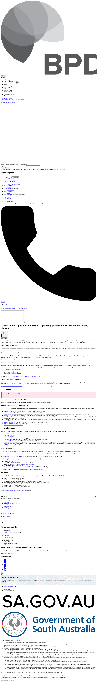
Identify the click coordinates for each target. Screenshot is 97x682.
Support (5, 191)
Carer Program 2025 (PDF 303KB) (19, 350)
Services (6, 185)
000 (19, 393)
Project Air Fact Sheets (60, 475)
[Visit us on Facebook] (5, 559)
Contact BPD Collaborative (13, 184)
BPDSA (6, 408)
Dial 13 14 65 (7, 541)
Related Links (7, 509)
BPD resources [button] (15, 188)
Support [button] (10, 191)
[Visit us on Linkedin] (5, 567)
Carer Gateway (7, 412)
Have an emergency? (20, 99)
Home (5, 175)
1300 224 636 (14, 462)
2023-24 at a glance (11, 181)
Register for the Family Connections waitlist (11, 386)
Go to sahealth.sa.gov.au (6, 98)
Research (9, 197)
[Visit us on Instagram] (5, 562)
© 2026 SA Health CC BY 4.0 (11, 586)
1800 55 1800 (15, 465)
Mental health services (6, 516)
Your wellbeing (7, 506)
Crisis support (7, 502)
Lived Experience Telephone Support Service (14, 456)
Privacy (5, 587)
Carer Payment (10, 436)
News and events (11, 180)
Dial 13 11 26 (7, 544)
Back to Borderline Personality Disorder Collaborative (14, 308)
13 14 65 (24, 399)
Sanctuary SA (7, 415)
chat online (27, 462)
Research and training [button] (19, 194)
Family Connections (8, 416)
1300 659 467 (20, 464)
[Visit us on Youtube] (5, 569)
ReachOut (37, 453)
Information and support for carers (12, 503)
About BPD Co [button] (15, 177)
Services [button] (10, 185)
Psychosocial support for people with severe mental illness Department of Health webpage (42, 443)
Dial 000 (6, 532)
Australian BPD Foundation (10, 414)
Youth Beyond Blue (8, 423)
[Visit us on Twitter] (5, 564)
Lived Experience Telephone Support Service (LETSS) (17, 467)
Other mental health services (7, 493)
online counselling (29, 464)
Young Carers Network (9, 422)
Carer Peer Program (8, 500)
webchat (22, 465)
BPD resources (7, 188)
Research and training (9, 194)
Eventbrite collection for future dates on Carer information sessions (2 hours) (26, 359)
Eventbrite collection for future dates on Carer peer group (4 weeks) (24, 376)
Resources (6, 507)
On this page (4, 496)
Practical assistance (8, 504)
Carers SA (6, 411)
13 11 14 (10, 461)
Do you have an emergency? (8, 99)
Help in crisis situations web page (35, 469)
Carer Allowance (11, 435)
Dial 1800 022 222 (8, 537)
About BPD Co (7, 177)
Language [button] (3, 77)
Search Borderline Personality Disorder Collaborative (13, 164)
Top (2, 574)
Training (9, 198)
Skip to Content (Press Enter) (8, 102)
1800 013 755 (34, 467)
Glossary (9, 182)
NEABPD (6, 419)
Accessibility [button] (4, 75)
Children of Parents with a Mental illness (13, 425)
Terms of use (7, 589)
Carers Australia (10, 440)
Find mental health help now (7, 513)
